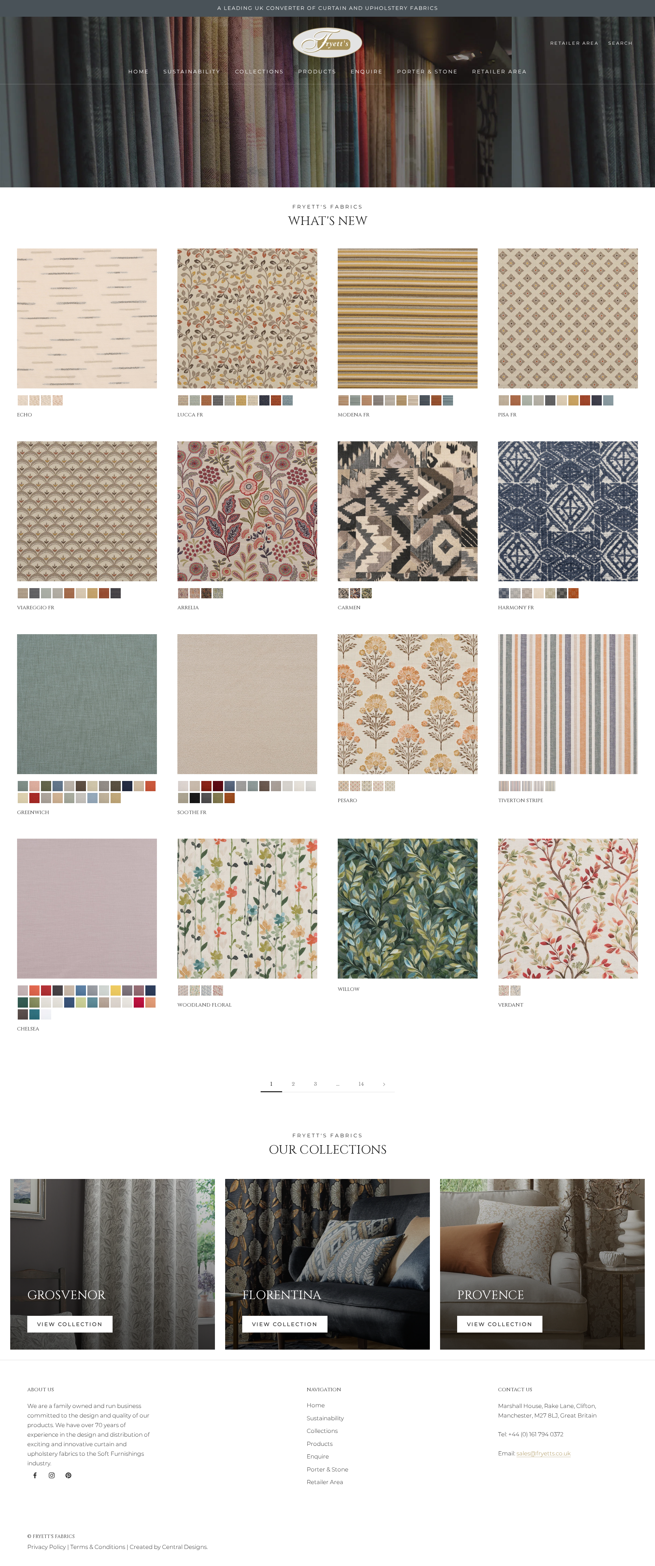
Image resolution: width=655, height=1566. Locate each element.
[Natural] (23, 400)
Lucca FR (190, 414)
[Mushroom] (527, 593)
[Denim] (504, 593)
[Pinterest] (68, 1475)
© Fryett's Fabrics (51, 1536)
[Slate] (562, 593)
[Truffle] (23, 1014)
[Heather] (139, 990)
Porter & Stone (427, 71)
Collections (259, 71)
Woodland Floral (204, 1005)
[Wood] (287, 400)
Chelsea (28, 1029)
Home (138, 71)
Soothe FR (191, 812)
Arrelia (188, 607)
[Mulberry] (378, 786)
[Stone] (104, 798)
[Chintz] (355, 786)
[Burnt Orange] (504, 786)
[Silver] (81, 798)
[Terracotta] (276, 400)
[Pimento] (34, 798)
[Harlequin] (515, 786)
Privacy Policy (46, 1546)
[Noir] (195, 798)
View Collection (70, 1324)
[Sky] (92, 798)
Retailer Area (499, 71)
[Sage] (550, 593)
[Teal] (34, 1014)
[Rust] (150, 1002)
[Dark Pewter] (218, 400)
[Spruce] (218, 798)
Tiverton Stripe (520, 800)
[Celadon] (195, 400)
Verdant (510, 1005)
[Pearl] (311, 786)
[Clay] (69, 990)
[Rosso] (139, 1002)
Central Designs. (185, 1546)
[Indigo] (206, 593)
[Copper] (206, 400)
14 (361, 1084)
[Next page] (384, 1084)
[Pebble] (104, 1002)
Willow (349, 989)
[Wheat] (116, 798)
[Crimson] (195, 593)
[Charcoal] (343, 593)
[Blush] (34, 786)
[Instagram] (52, 1475)
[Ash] (183, 786)
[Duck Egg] (253, 786)
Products (317, 71)
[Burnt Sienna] (206, 786)
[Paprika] (150, 786)
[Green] (195, 990)
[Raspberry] (218, 990)
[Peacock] (92, 1002)
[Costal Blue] (81, 990)
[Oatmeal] (139, 786)
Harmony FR (516, 607)
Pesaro (347, 800)
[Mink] (104, 786)
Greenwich (33, 812)
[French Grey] (229, 400)
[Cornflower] (58, 786)
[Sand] (58, 798)
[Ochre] (34, 400)
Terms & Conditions (97, 1546)
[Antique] (183, 400)
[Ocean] (46, 400)
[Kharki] (34, 1002)
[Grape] (127, 990)
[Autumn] (343, 786)
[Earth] (81, 786)
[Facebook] (35, 1475)
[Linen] (46, 1002)
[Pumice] (116, 1002)
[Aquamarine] (23, 786)
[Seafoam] (69, 798)
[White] (46, 1014)
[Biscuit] (195, 786)
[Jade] (218, 593)
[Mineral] (92, 786)
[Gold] (241, 400)
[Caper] (46, 786)
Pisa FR (507, 414)
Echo (24, 414)
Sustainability (192, 71)
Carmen (349, 607)
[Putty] (46, 798)
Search (620, 43)
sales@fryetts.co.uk (543, 1453)
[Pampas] (550, 786)
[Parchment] (23, 798)
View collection (285, 1324)
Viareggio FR (35, 607)
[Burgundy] (218, 786)
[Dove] (515, 593)
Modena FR (353, 414)
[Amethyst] (183, 593)
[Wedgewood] (448, 400)
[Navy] (264, 400)
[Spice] (58, 400)
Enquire (367, 71)
